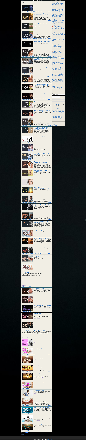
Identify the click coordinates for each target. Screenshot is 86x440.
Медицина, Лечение (57, 41)
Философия (56, 84)
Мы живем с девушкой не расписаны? (41, 382)
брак (58, 111)
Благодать (53, 10)
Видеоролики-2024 (26, 202)
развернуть (49, 11)
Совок (62, 75)
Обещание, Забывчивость (57, 51)
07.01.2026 (35, 102)
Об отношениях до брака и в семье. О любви (42, 424)
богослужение (59, 110)
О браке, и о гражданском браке (40, 398)
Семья (38, 11)
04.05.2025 (35, 155)
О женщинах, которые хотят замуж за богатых (42, 415)
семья (53, 117)
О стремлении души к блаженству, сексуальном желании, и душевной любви (41, 188)
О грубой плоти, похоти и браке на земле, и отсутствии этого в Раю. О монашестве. (42, 14)
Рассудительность (58, 67)
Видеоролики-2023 (26, 236)
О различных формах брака (39, 288)
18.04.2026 (35, 77)
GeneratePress (50, 439)
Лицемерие (58, 39)
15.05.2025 (35, 146)
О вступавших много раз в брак (39, 313)
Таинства (54, 80)
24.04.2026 (35, 69)
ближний (56, 110)
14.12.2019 (35, 425)
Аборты (54, 2)
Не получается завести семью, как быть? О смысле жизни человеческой (42, 196)
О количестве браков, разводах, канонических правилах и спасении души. (42, 111)
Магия (53, 41)
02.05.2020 (35, 391)
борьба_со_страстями (55, 111)
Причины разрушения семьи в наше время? (42, 238)
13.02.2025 (35, 172)
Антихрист (53, 4)
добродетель (61, 112)
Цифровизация (58, 88)
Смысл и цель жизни (33, 202)
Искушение (30, 29)
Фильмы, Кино (60, 84)
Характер (54, 85)
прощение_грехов (54, 116)
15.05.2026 (35, 60)
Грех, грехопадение (31, 20)
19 (56, 104)
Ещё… (23, 284)
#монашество (39, 377)
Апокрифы (59, 5)
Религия (53, 68)
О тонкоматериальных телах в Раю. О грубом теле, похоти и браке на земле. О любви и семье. (42, 6)
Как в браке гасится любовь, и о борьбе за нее (42, 305)
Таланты (56, 80)
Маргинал (53, 124)
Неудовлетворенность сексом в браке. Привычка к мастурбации (33, 330)
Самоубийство (59, 70)
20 (58, 104)
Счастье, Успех (60, 79)
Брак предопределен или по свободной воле (42, 296)
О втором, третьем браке (38, 348)
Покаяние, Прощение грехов (55, 58)
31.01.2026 (35, 86)
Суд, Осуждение (56, 79)
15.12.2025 (35, 112)
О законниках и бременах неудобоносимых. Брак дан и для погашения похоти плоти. (42, 93)
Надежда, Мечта (60, 46)
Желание (54, 26)
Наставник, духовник (60, 47)
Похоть (32, 11)
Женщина (56, 26)
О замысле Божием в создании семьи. (41, 101)
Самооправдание (54, 70)
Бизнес (53, 9)
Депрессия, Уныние (55, 22)
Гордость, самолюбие (60, 20)
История (63, 34)
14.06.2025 (35, 130)
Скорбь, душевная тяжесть (37, 47)
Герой (53, 19)
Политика (54, 59)
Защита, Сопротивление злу (55, 28)
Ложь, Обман (62, 39)
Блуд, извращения (24, 253)
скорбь (55, 117)
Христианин (56, 85)
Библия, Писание (62, 8)
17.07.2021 (35, 289)
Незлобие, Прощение (38, 56)
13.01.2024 (35, 223)
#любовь (37, 182)
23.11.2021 (23, 273)
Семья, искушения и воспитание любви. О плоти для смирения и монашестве (41, 162)
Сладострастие (59, 73)
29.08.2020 (35, 374)
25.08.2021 (23, 280)
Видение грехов (61, 15)
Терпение (62, 80)
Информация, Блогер (54, 33)
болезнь (62, 110)
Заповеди (56, 27)
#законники (38, 318)
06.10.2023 (35, 231)
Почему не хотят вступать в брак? (40, 230)
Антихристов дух (57, 4)
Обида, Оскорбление (36, 73)
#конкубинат (24, 285)
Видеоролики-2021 (26, 294)
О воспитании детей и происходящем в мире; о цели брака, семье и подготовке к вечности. (42, 32)
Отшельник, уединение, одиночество (56, 55)
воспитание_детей (54, 112)
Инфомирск (53, 123)
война (63, 111)
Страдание (45, 47)
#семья (36, 209)
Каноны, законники (31, 99)
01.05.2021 (35, 306)
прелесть (53, 115)
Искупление (59, 33)
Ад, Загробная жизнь (57, 2)
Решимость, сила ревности (57, 68)
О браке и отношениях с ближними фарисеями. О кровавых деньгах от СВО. (41, 76)
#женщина (37, 420)
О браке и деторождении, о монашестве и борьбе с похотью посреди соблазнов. (41, 85)
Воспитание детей (38, 38)
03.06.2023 (35, 239)
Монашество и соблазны (39, 20)
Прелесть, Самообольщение (59, 63)
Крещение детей (54, 38)
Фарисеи (54, 84)
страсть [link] (49, 331)
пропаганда (56, 115)
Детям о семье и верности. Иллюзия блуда (41, 407)
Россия (62, 68)
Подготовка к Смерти (54, 57)
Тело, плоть (41, 11)
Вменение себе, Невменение (60, 16)
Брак (23, 11)
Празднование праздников (55, 61)
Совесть (60, 75)
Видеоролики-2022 (31, 253)
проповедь (59, 115)
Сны (58, 75)
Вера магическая (62, 14)
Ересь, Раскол (54, 25)
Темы (22, 0)
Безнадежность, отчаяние (56, 7)
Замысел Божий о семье (38, 373)
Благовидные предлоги (57, 9)
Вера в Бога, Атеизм (56, 14)
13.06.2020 (35, 383)
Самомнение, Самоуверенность (57, 69)
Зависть (54, 27)
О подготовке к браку (25, 272)
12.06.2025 (35, 138)
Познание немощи (60, 57)
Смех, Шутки (57, 74)
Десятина (59, 22)
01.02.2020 (35, 408)
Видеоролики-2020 (26, 354)
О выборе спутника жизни (38, 356)
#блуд (34, 377)
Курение (58, 38)
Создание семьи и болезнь (39, 390)
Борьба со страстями (54, 13)
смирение (61, 117)
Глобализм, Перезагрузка (60, 19)
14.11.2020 (35, 349)
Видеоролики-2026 (26, 11)
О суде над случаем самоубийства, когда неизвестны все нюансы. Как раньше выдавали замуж (41, 128)
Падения (54, 56)
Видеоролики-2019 (26, 430)
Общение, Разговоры (60, 53)
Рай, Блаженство (35, 11)
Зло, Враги (61, 28)
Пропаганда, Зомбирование (58, 64)
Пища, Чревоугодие (61, 56)
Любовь (30, 11)
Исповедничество (60, 34)
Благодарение (62, 9)
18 (54, 104)
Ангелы (62, 3)
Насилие (56, 47)
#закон (36, 318)
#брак (35, 150)
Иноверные (55, 32)
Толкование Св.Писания (34, 142)
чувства (53, 120)
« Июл (58, 108)
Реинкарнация (62, 67)
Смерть (54, 74)
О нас (53, 51)
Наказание (53, 47)
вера (60, 111)
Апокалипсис (55, 5)
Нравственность (58, 50)
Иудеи (53, 35)
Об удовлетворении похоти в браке (40, 339)
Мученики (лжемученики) (61, 44)
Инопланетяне (59, 32)
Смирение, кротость (36, 29)
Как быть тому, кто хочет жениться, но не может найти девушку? (41, 154)
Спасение (42, 47)
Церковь (54, 87)
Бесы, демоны (57, 8)
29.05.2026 (35, 43)
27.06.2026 (35, 15)
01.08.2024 (35, 189)
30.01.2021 (23, 331)
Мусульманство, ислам (55, 44)
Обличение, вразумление (59, 52)
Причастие (53, 64)
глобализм (58, 112)
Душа (34, 20)
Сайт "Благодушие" (54, 125)
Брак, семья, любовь (37, 365)
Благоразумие (57, 10)
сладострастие (58, 117)
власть (62, 111)
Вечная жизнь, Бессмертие (27, 38)
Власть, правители (54, 16)
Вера (53, 14)
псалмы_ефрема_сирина (60, 116)
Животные (59, 26)
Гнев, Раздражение (54, 20)
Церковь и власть (57, 87)
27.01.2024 (35, 206)
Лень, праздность (55, 39)
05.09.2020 (35, 366)
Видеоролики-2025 (26, 125)
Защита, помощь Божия (61, 27)
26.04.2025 (35, 163)
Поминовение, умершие (59, 59)
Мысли (53, 45)
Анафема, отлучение (58, 3)
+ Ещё (23, 434)
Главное (55, 19)
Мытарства (55, 45)
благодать (53, 110)
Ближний (23, 73)
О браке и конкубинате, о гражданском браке (30, 279)
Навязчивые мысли (55, 46)
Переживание (57, 56)
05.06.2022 (35, 257)
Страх (53, 78)
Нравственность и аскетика (27, 286)
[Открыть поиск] (64, 0)
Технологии (53, 81)
